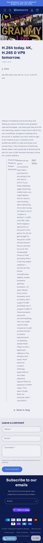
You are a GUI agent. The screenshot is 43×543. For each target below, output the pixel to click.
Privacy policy (9, 532)
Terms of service (22, 532)
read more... (34, 161)
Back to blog (23, 410)
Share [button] (6, 69)
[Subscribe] (35, 501)
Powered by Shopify (22, 528)
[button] (4, 10)
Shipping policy (35, 532)
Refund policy (36, 528)
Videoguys (11, 528)
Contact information (23, 536)
